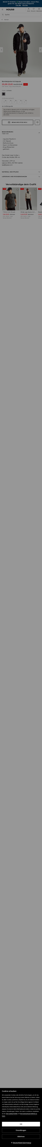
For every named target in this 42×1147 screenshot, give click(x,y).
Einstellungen (21, 1130)
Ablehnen (21, 1136)
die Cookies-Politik (11, 1114)
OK (21, 1124)
